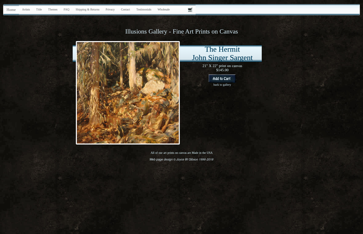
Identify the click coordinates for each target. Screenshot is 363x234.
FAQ (66, 9)
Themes (52, 9)
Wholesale (164, 9)
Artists (26, 9)
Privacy (110, 9)
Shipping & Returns (87, 9)
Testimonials (143, 9)
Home (11, 10)
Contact (125, 9)
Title (39, 9)
